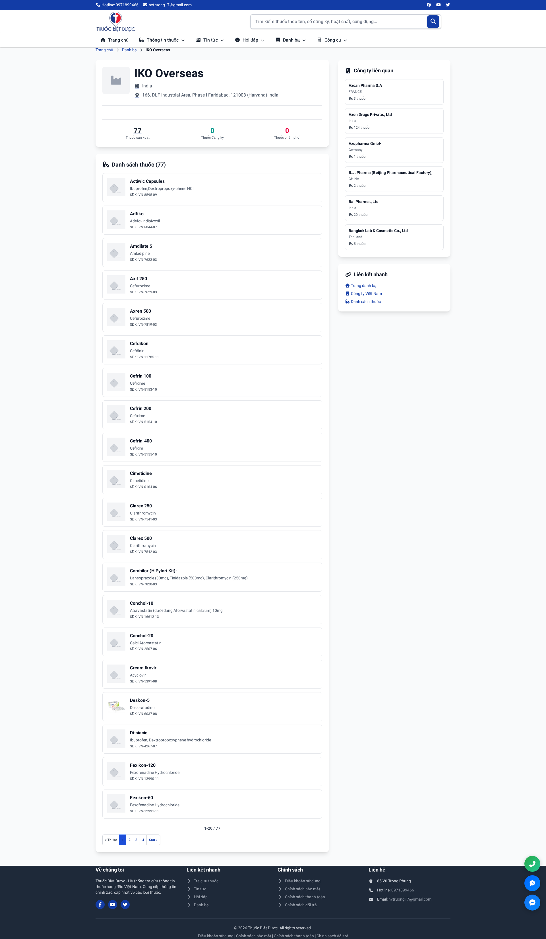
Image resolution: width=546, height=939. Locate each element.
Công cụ (333, 40)
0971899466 (402, 890)
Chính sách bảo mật (302, 889)
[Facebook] (429, 5)
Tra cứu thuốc (206, 881)
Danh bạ (292, 40)
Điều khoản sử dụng (302, 881)
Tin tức (211, 40)
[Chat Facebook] (532, 903)
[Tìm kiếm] (433, 21)
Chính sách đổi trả (301, 905)
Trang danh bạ (363, 285)
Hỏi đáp (251, 40)
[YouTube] (438, 5)
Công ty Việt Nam (366, 293)
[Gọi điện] (532, 864)
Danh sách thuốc (365, 301)
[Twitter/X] (448, 5)
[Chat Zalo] (532, 883)
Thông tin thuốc (163, 40)
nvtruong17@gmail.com (409, 899)
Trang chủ (118, 40)
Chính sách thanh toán (305, 897)
